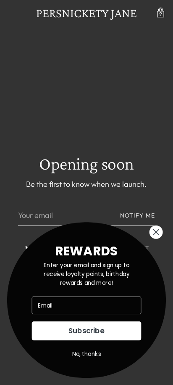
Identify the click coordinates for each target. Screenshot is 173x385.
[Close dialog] (156, 232)
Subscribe (86, 331)
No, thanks (86, 354)
